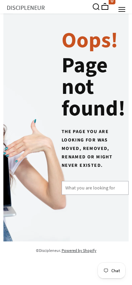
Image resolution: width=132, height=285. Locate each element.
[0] (105, 6)
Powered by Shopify (79, 250)
